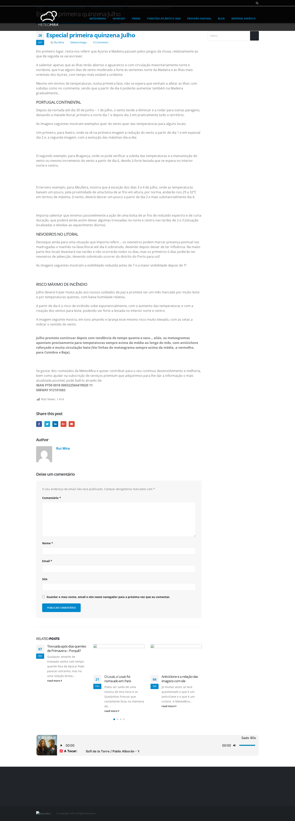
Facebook (39, 424)
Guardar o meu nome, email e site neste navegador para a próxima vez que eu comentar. (108, 597)
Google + (63, 424)
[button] (114, 719)
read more (54, 680)
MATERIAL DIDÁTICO (243, 18)
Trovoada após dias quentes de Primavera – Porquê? (66, 648)
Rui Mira (59, 42)
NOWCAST (119, 18)
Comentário (51, 498)
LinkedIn (55, 424)
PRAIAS (136, 18)
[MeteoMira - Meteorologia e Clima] (48, 18)
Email (71, 424)
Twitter (47, 424)
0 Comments (100, 42)
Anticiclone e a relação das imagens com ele (180, 678)
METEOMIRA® (98, 18)
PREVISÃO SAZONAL (199, 18)
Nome (47, 543)
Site (44, 579)
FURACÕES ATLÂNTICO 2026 (164, 18)
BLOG (221, 18)
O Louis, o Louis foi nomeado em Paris (117, 678)
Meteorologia (78, 42)
